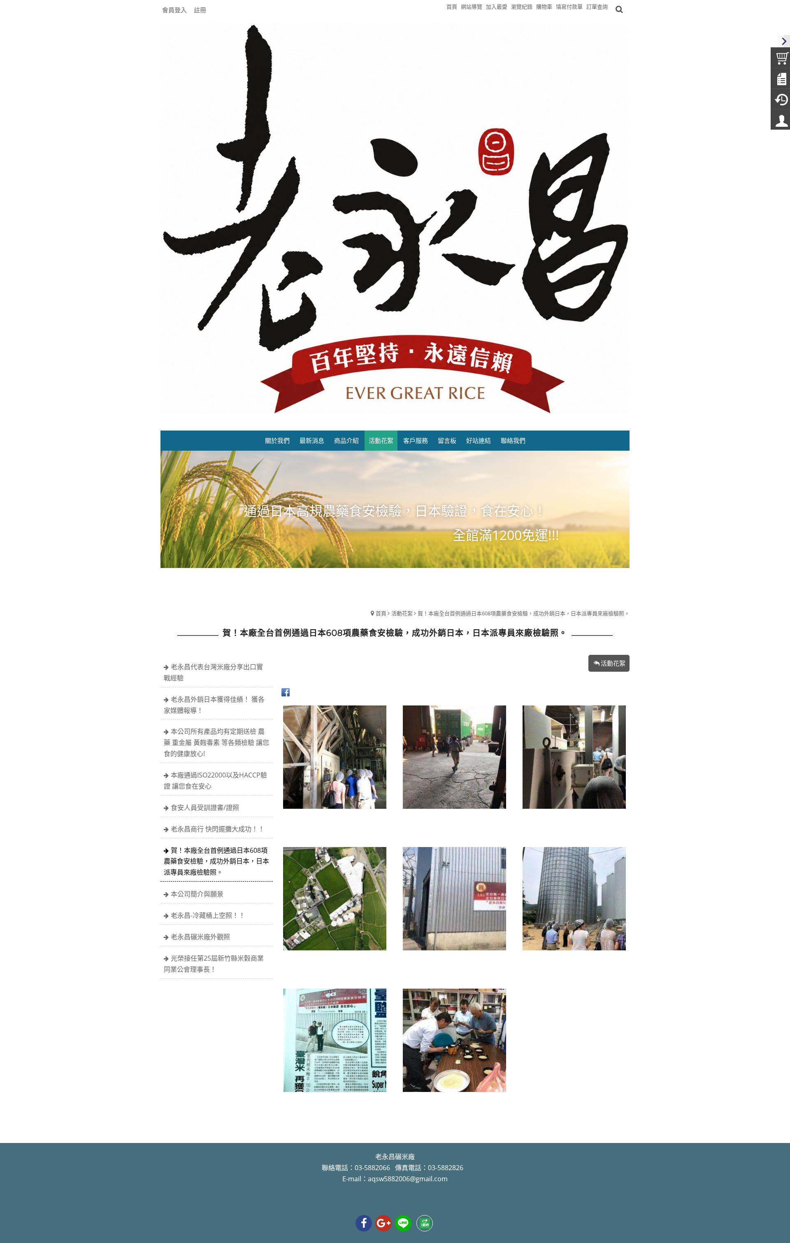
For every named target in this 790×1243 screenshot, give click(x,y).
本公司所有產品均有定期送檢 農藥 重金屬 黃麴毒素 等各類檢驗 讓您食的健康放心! (216, 742)
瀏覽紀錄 (521, 6)
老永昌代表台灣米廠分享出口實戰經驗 (213, 672)
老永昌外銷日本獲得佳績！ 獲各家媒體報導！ (214, 705)
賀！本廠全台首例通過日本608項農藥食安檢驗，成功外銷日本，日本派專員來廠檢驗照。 (524, 613)
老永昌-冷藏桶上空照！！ (208, 915)
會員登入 (174, 10)
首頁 (381, 613)
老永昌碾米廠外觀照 (200, 936)
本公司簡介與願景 (197, 893)
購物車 (544, 6)
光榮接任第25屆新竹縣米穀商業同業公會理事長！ (214, 964)
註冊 (200, 10)
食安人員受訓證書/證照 (205, 807)
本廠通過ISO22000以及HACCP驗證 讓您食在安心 (215, 780)
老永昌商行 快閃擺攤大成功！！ (218, 828)
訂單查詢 (597, 6)
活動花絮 (402, 613)
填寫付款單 (569, 6)
